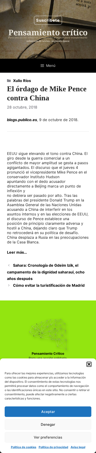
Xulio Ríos (22, 80)
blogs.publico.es (22, 119)
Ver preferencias (48, 437)
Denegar (48, 424)
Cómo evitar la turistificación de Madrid (49, 285)
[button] (89, 364)
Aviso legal (78, 447)
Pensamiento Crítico (48, 353)
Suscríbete (48, 20)
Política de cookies (23, 447)
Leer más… (17, 252)
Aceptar (48, 411)
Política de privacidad (53, 447)
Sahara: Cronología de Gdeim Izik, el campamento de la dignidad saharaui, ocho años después (46, 272)
